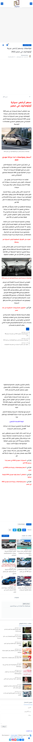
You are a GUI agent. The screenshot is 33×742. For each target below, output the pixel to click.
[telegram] (10, 740)
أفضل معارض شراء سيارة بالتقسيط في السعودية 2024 (24, 553)
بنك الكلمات (29, 731)
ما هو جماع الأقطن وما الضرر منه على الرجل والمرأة (12, 630)
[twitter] (18, 740)
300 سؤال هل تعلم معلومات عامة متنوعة (11, 657)
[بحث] (2, 3)
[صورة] (27, 630)
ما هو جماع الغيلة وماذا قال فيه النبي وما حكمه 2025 (12, 665)
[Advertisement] (16, 25)
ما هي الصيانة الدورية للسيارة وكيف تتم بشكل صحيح (9, 571)
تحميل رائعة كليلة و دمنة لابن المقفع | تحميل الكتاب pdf (12, 687)
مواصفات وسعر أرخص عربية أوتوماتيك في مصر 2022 (15, 340)
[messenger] (20, 740)
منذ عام (18, 663)
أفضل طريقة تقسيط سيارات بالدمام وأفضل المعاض (10, 553)
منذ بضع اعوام (24, 332)
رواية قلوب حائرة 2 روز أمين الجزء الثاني (12, 679)
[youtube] (15, 740)
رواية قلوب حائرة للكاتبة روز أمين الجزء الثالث (12, 644)
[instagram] (13, 740)
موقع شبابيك (14, 735)
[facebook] (23, 740)
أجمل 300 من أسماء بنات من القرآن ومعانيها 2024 (13, 672)
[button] (24, 530)
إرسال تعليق (26, 603)
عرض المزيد (5, 535)
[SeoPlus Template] (30, 735)
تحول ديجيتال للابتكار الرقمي (16, 737)
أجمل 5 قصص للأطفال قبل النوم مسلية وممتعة (11, 651)
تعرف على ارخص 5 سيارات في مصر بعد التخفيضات (16, 344)
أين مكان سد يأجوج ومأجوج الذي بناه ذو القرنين (12, 694)
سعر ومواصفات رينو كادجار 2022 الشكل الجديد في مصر (9, 590)
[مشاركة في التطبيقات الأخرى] (10, 530)
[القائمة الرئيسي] (31, 3)
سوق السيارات (27, 45)
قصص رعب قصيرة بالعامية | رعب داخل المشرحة (12, 637)
